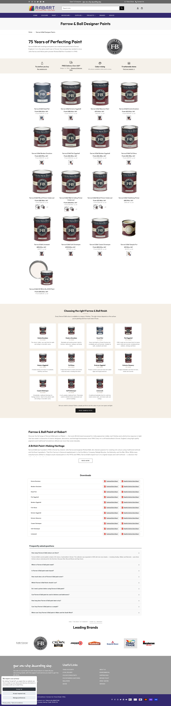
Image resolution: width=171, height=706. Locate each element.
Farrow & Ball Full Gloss (129, 153)
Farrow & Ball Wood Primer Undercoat (42, 198)
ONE (56, 700)
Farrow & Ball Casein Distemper (100, 244)
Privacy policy (7, 702)
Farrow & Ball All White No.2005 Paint (42, 289)
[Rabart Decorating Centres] (41, 8)
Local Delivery (67, 672)
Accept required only (19, 693)
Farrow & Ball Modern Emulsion (42, 153)
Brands (102, 15)
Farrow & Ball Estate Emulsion (129, 109)
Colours (44, 15)
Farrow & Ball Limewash (42, 244)
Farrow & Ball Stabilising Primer (129, 198)
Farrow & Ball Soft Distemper (71, 244)
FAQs (64, 697)
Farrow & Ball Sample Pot (129, 244)
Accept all (19, 689)
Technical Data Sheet (112, 481)
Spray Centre (104, 681)
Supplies (78, 15)
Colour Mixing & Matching (71, 678)
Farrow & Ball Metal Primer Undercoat (100, 198)
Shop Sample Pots (85, 410)
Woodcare (65, 15)
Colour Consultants (70, 675)
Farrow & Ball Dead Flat (42, 109)
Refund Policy (104, 678)
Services (102, 684)
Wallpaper (66, 681)
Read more (86, 460)
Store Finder (57, 697)
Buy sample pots (42, 69)
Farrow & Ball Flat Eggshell (71, 153)
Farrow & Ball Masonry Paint (100, 109)
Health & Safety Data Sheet (131, 481)
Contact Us (140, 2)
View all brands (96, 621)
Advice (111, 15)
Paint (54, 15)
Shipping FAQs (104, 675)
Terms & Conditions (17, 702)
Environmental (105, 672)
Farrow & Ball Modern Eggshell (100, 153)
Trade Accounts (68, 669)
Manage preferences (19, 697)
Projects (90, 15)
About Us (103, 669)
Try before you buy (42, 67)
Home (35, 15)
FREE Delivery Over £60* (71, 66)
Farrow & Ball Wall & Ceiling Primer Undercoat (71, 199)
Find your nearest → (129, 69)
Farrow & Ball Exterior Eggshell (71, 109)
